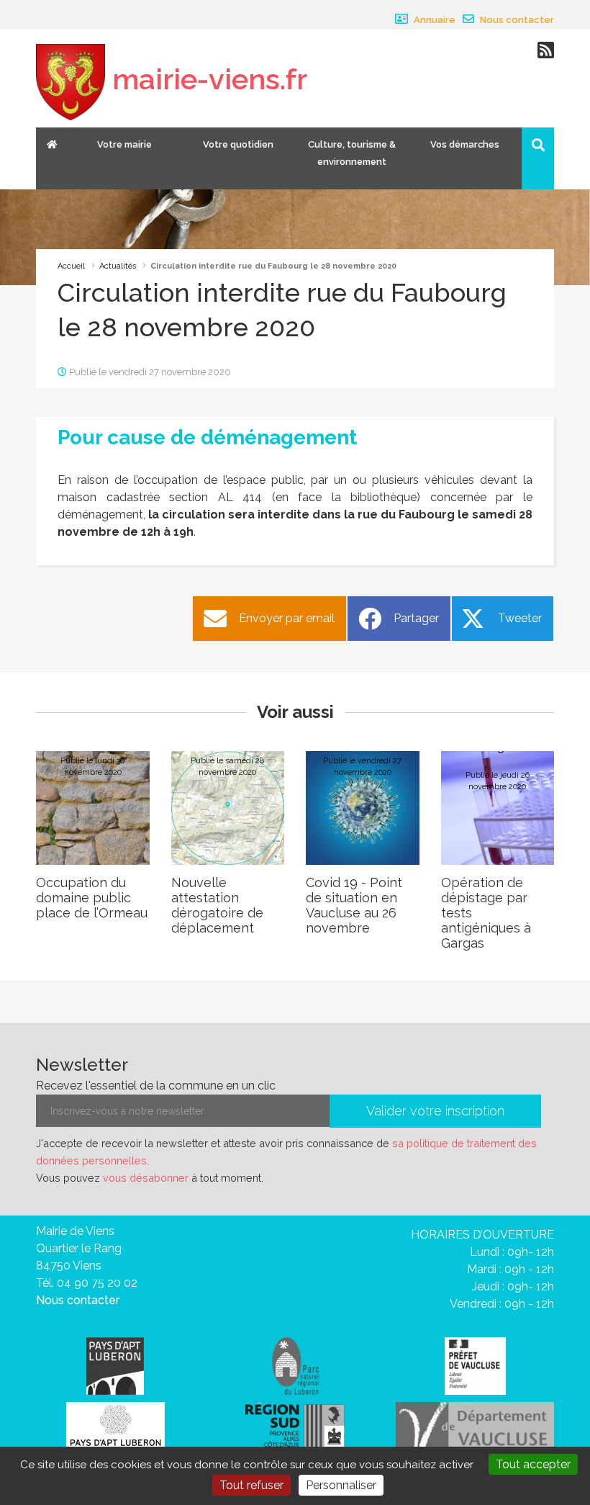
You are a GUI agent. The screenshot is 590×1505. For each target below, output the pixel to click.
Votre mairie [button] (124, 144)
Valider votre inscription (435, 1110)
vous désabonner (146, 1178)
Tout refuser (251, 1485)
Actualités (117, 266)
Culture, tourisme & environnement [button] (352, 153)
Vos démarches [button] (464, 144)
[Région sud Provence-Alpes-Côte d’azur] (295, 1427)
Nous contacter (516, 19)
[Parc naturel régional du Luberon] (295, 1365)
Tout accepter (533, 1464)
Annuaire (433, 19)
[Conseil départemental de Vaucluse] (475, 1427)
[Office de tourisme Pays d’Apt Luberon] (115, 1430)
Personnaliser (341, 1485)
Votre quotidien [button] (238, 144)
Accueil (71, 266)
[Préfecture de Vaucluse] (475, 1365)
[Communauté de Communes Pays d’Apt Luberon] (115, 1365)
